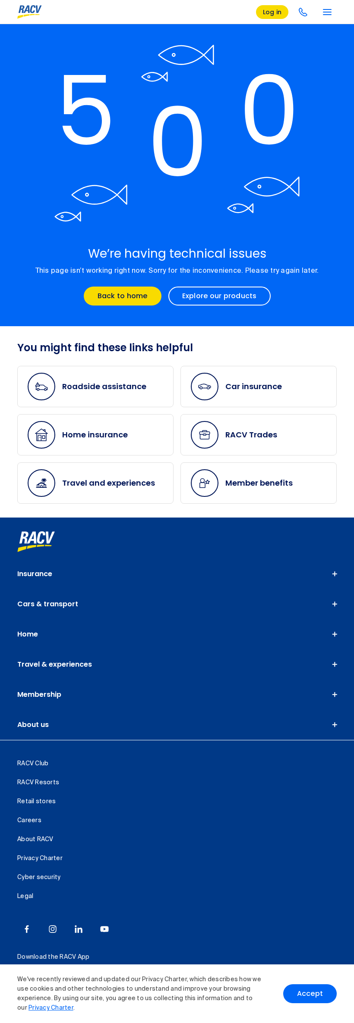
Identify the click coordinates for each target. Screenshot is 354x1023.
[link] (45, 541)
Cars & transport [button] (47, 604)
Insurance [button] (34, 574)
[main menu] (327, 12)
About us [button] (33, 725)
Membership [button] (39, 694)
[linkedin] (78, 929)
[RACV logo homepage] (29, 12)
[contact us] (303, 12)
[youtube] (104, 929)
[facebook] (26, 929)
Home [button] (27, 634)
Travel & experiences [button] (54, 664)
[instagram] (52, 929)
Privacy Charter (50, 1008)
